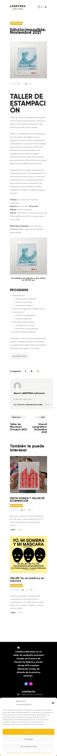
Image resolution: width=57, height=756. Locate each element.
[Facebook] (26, 684)
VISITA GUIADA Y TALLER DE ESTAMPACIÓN (27, 499)
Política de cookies (14, 752)
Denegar (28, 739)
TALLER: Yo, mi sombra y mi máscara (27, 579)
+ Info (12, 530)
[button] (53, 703)
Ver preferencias (29, 746)
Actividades (16, 23)
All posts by (28, 405)
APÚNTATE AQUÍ (16, 229)
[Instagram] (31, 684)
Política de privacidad (31, 752)
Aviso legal (46, 752)
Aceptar (28, 732)
